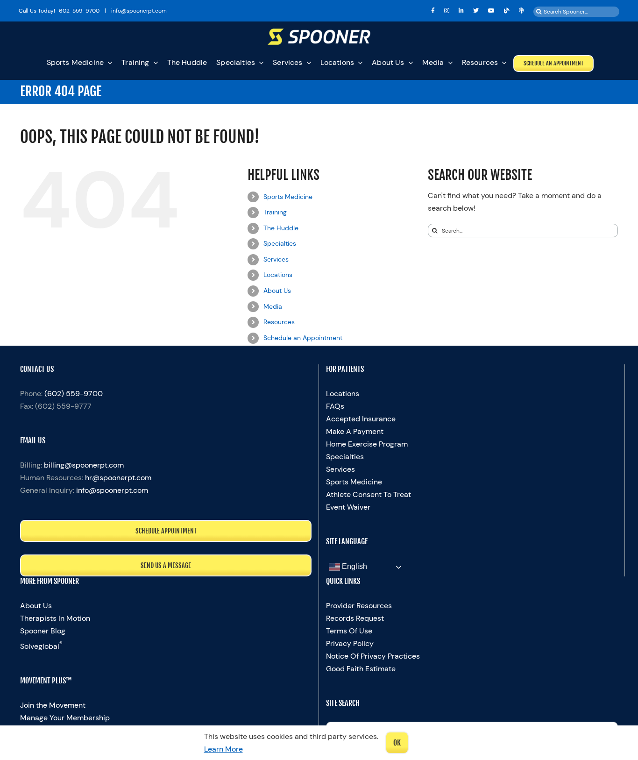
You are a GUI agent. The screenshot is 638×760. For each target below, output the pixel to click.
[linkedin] (461, 11)
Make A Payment (354, 431)
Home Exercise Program (367, 444)
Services (276, 259)
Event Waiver (348, 507)
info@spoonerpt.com (112, 490)
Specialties (279, 243)
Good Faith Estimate (361, 669)
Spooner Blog (42, 631)
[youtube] (491, 11)
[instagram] (446, 11)
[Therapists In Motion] (521, 11)
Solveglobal (41, 646)
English (353, 567)
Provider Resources (359, 606)
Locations (277, 274)
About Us (277, 290)
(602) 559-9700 (73, 393)
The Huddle (280, 228)
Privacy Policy (350, 643)
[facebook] (433, 11)
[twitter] (476, 11)
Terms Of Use (349, 631)
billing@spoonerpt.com (84, 465)
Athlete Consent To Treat (368, 494)
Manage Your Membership (65, 718)
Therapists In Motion (55, 618)
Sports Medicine (287, 196)
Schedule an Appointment (302, 338)
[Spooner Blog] (507, 11)
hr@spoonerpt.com (118, 478)
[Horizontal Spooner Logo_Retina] (319, 32)
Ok (397, 742)
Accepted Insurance (361, 419)
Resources (279, 322)
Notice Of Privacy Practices (373, 656)
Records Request (355, 618)
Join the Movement (52, 705)
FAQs (335, 406)
